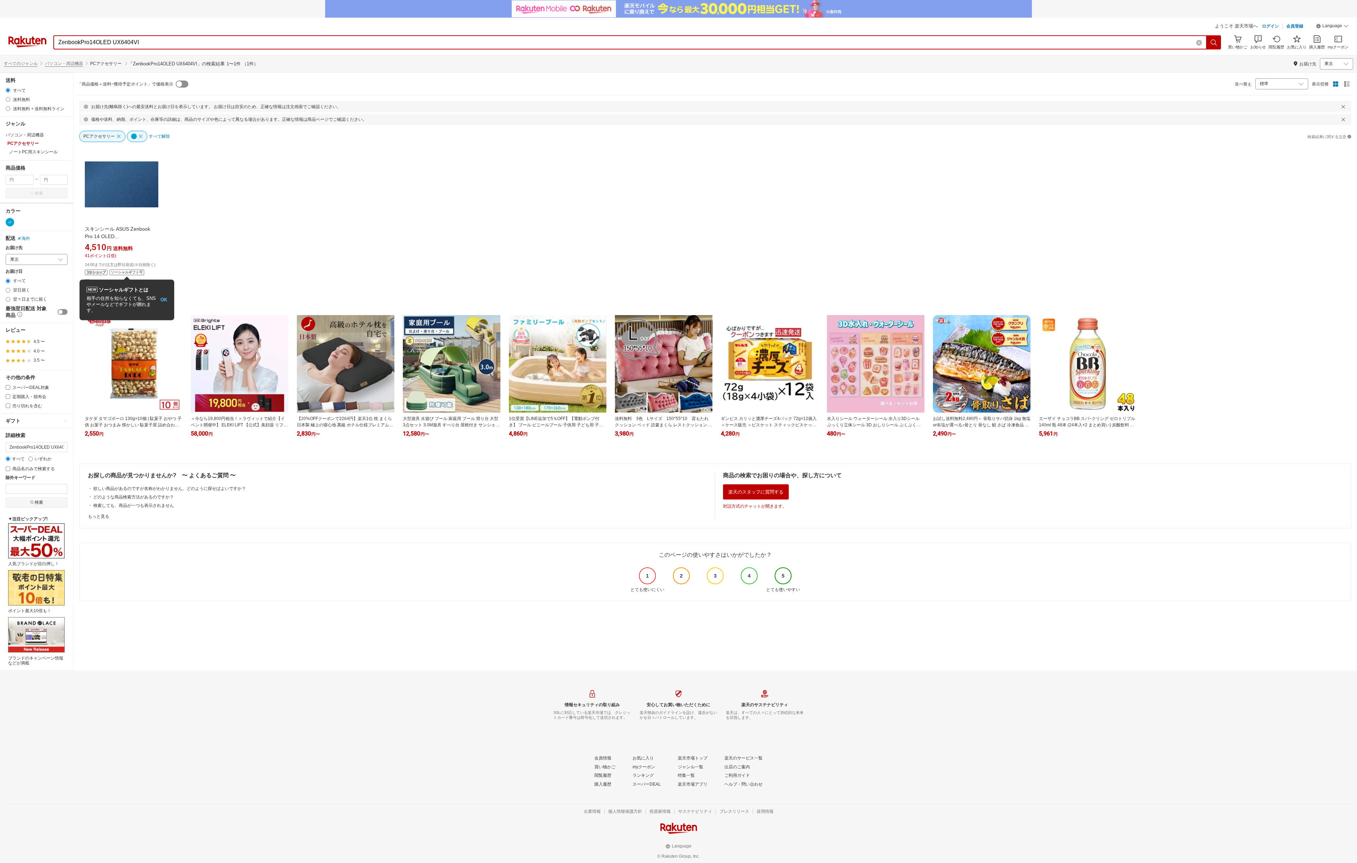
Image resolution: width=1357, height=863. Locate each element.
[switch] (62, 312)
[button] (1332, 26)
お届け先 (14, 248)
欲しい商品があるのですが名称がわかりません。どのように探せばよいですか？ (169, 488)
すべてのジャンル (21, 63)
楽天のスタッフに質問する (755, 492)
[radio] (8, 90)
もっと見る (98, 516)
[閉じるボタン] (1343, 106)
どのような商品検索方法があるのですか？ (133, 497)
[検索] (1214, 42)
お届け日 (14, 271)
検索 (39, 193)
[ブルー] (10, 222)
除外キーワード (20, 477)
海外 (26, 238)
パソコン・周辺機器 (64, 63)
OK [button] (163, 299)
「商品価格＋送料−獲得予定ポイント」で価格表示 (125, 84)
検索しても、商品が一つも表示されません (133, 505)
